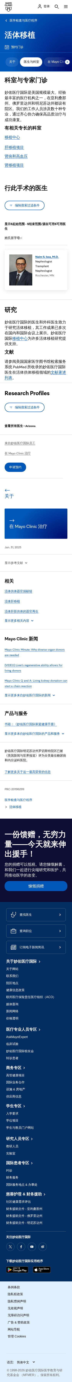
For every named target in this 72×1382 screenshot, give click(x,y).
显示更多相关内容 (17, 620)
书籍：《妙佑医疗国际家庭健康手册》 (31, 724)
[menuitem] (12, 62)
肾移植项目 (14, 165)
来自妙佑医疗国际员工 (20, 443)
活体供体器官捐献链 (18, 591)
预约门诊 (17, 47)
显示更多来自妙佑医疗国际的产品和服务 (32, 733)
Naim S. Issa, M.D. (47, 257)
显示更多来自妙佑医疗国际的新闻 (28, 695)
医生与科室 (31, 61)
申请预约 (15, 467)
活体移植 (20, 35)
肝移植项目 (14, 147)
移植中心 (12, 137)
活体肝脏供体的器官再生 (21, 611)
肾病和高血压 (16, 156)
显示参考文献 (14, 563)
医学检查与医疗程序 (23, 20)
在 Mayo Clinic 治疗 (18, 453)
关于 (12, 61)
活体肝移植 (12, 601)
